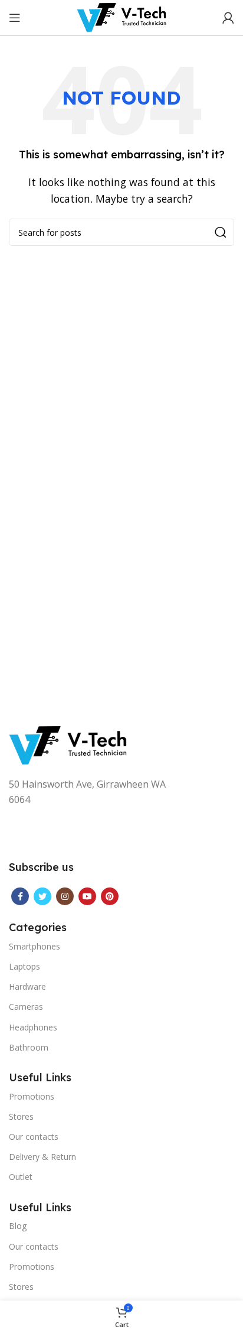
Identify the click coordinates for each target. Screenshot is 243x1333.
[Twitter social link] (42, 896)
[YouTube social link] (87, 896)
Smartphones (34, 946)
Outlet (20, 1176)
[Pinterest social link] (110, 896)
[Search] (220, 232)
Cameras (26, 1006)
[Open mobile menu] (15, 18)
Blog (18, 1225)
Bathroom (28, 1047)
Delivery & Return (42, 1156)
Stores (21, 1116)
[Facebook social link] (20, 896)
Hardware (27, 986)
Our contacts (33, 1136)
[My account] (228, 18)
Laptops (24, 966)
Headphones (33, 1027)
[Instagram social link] (65, 896)
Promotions (31, 1096)
